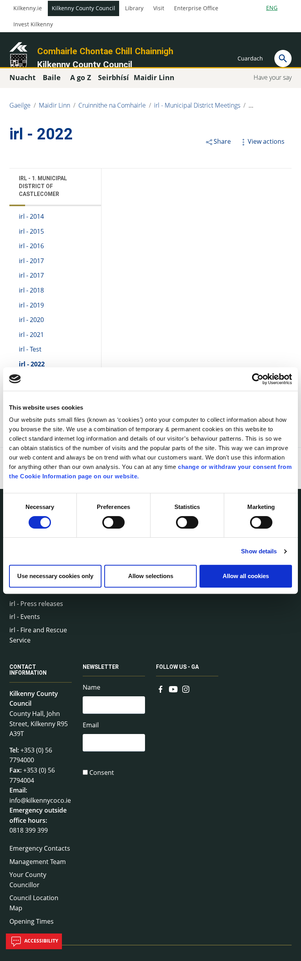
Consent (101, 772)
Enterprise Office (196, 8)
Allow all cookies (246, 576)
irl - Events (24, 616)
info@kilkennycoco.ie (40, 800)
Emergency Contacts (39, 848)
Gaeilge (20, 105)
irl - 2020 (31, 319)
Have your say (273, 77)
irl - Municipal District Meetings (197, 105)
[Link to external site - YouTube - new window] (173, 688)
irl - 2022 (32, 364)
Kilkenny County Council (83, 8)
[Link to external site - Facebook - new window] (160, 688)
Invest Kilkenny (33, 24)
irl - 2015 (31, 231)
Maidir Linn (54, 105)
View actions (266, 141)
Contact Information (28, 670)
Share (222, 141)
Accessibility (40, 940)
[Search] (283, 58)
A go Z (80, 77)
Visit (158, 8)
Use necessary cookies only (55, 576)
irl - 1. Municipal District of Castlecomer (43, 186)
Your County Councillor (27, 879)
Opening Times (31, 921)
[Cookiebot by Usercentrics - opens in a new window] (257, 379)
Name (91, 687)
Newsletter (101, 667)
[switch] (113, 522)
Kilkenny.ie (27, 8)
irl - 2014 (31, 216)
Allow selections (150, 576)
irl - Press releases (36, 603)
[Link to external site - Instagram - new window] (185, 688)
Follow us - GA (177, 667)
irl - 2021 (31, 334)
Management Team (37, 861)
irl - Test (30, 349)
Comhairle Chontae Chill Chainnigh (105, 51)
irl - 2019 (31, 305)
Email (91, 725)
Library (134, 8)
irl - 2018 (31, 290)
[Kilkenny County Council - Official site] (18, 57)
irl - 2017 (31, 260)
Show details (259, 551)
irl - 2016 (31, 246)
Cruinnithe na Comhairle (112, 105)
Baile (52, 77)
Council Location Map (33, 902)
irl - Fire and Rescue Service (38, 635)
